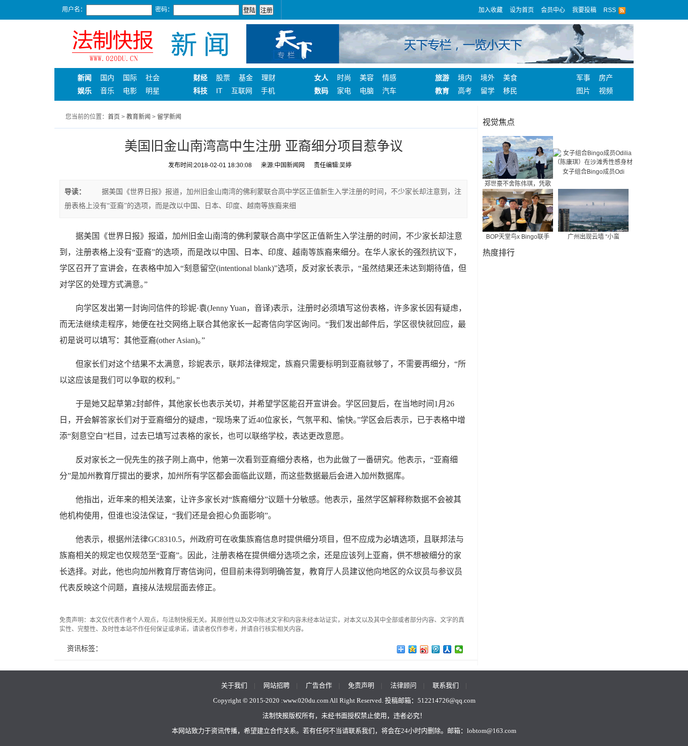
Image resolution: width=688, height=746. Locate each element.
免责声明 (361, 685)
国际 (130, 78)
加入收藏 (490, 10)
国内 (107, 78)
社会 (153, 78)
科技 (200, 91)
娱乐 (85, 91)
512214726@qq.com (446, 700)
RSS (609, 10)
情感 (389, 78)
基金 (246, 78)
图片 (583, 91)
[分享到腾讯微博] (436, 649)
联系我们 (446, 685)
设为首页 (522, 10)
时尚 (344, 78)
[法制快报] (150, 43)
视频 (606, 91)
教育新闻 (138, 116)
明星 (153, 91)
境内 (465, 78)
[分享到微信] (459, 649)
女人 (321, 78)
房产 (606, 78)
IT (219, 91)
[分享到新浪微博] (424, 649)
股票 (223, 78)
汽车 (389, 91)
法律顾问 (403, 685)
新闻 (85, 78)
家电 (344, 91)
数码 (321, 91)
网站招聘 (276, 685)
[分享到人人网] (447, 649)
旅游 (442, 78)
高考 (465, 91)
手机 (268, 91)
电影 (130, 91)
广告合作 (319, 685)
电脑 (367, 91)
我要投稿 (584, 10)
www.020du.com (305, 700)
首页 (114, 116)
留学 (487, 91)
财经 (200, 78)
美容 (367, 78)
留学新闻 (169, 116)
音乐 (107, 91)
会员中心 (553, 10)
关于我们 (234, 685)
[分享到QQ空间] (412, 649)
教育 (442, 91)
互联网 (241, 91)
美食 (510, 78)
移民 (510, 91)
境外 (487, 78)
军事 (583, 78)
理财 (268, 78)
